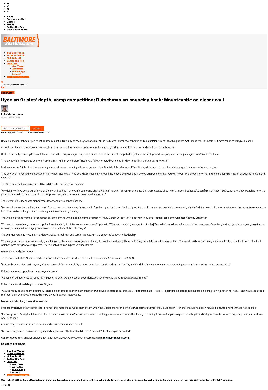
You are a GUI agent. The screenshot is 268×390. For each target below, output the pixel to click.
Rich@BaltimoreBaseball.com (112, 337)
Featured (20, 343)
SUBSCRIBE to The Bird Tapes (18, 77)
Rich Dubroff (10, 114)
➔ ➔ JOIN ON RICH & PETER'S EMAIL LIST (25, 132)
